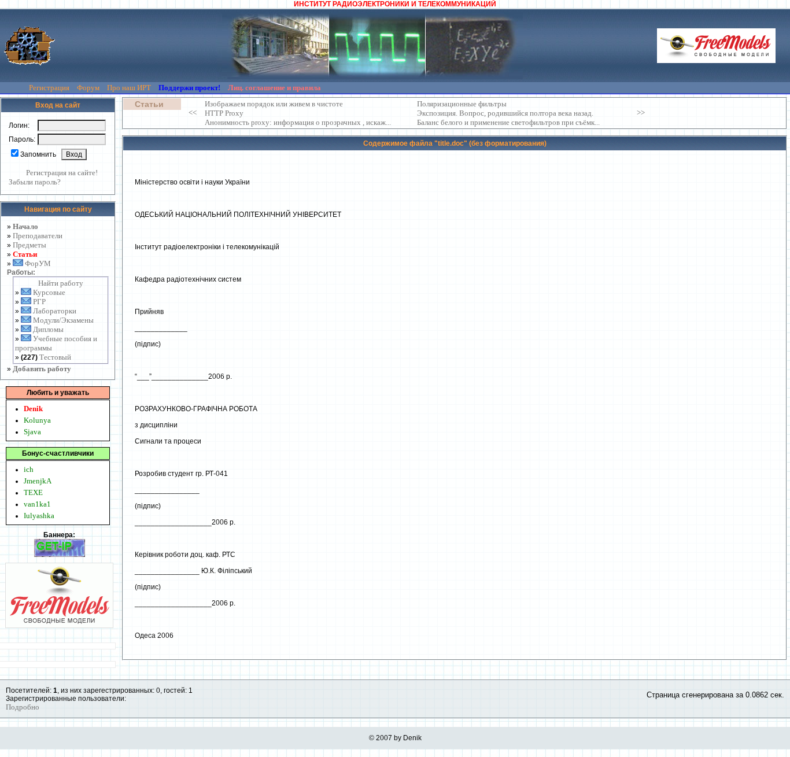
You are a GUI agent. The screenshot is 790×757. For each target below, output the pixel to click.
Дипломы (48, 329)
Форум (89, 87)
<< (193, 112)
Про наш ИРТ (130, 87)
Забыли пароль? (35, 182)
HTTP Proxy (224, 113)
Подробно (22, 707)
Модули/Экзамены (63, 320)
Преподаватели (37, 235)
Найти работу (60, 283)
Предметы (29, 245)
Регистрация (50, 87)
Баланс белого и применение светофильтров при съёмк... (508, 122)
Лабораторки (54, 311)
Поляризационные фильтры (462, 103)
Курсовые (49, 292)
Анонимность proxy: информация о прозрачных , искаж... (298, 122)
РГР (39, 301)
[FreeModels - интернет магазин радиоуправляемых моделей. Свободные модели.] (716, 45)
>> (641, 112)
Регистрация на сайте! (62, 172)
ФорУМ (38, 263)
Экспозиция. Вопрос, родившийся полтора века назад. (505, 113)
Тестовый (55, 357)
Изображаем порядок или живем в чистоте (274, 103)
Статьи (25, 254)
